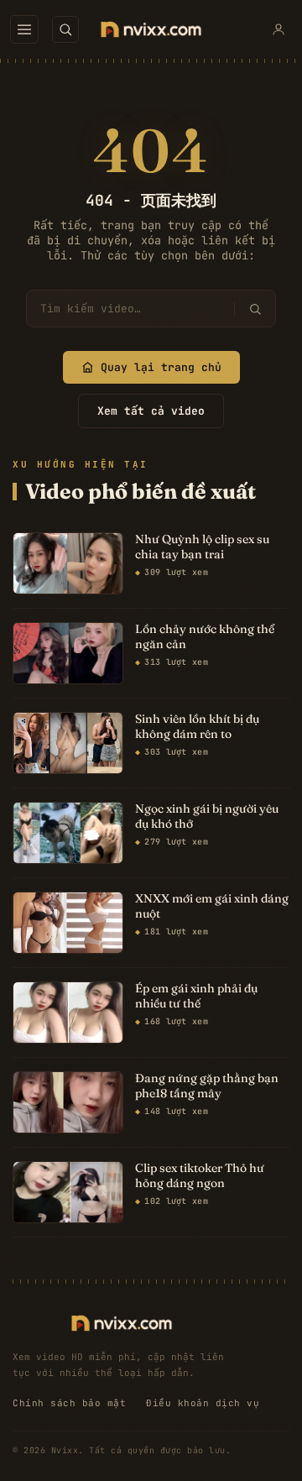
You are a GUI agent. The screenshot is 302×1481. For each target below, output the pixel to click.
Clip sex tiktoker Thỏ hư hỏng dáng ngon (199, 1176)
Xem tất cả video (151, 411)
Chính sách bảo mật (69, 1403)
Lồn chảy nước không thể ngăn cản (204, 637)
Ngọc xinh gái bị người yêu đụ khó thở (207, 816)
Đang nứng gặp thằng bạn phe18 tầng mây (207, 1086)
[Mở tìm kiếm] (65, 29)
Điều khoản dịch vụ (202, 1403)
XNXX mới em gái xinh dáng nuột (212, 906)
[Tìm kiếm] (254, 309)
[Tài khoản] (278, 29)
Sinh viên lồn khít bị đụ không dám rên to (197, 726)
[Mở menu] (24, 29)
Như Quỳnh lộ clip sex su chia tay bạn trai (202, 547)
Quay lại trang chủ (161, 367)
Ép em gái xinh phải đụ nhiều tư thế (196, 996)
